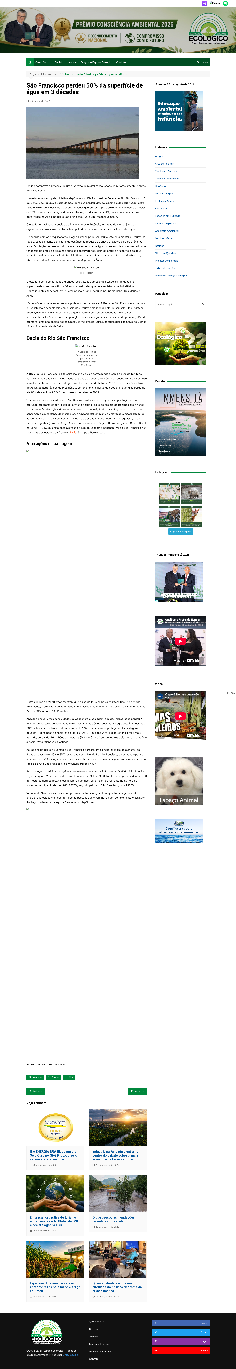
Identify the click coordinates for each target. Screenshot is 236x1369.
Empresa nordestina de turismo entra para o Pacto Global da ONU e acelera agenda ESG (54, 1221)
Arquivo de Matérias (100, 1351)
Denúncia (160, 186)
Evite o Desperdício (166, 223)
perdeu (55, 1077)
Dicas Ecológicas (164, 193)
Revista (59, 62)
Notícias (159, 245)
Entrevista (161, 208)
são (71, 1077)
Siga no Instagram (180, 531)
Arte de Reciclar (164, 163)
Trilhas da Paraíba (165, 268)
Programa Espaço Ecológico (96, 62)
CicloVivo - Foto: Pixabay (50, 1064)
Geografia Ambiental (167, 230)
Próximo (135, 1091)
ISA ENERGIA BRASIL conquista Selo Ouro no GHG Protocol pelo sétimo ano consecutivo (53, 1155)
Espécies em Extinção (167, 215)
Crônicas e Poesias (166, 171)
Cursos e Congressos (167, 178)
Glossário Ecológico (100, 1343)
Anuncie (72, 62)
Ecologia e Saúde (165, 201)
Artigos (159, 156)
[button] (169, 493)
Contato (121, 62)
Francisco (37, 1077)
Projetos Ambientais (166, 260)
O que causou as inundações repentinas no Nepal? (113, 1219)
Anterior (37, 1091)
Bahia (73, 432)
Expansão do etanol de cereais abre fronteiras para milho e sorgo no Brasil (55, 1287)
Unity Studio (70, 1354)
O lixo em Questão (165, 253)
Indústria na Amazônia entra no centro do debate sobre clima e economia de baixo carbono (115, 1155)
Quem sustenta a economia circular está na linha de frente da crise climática (117, 1287)
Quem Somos (43, 62)
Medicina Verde (164, 238)
